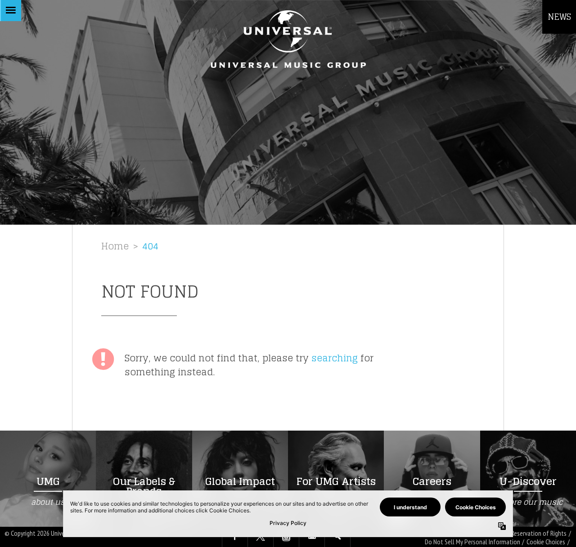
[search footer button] (337, 537)
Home (115, 246)
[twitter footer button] (260, 537)
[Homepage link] (288, 39)
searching (334, 358)
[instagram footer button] (286, 537)
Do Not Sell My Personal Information (472, 542)
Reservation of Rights (539, 533)
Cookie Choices (545, 542)
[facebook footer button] (235, 537)
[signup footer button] (311, 537)
